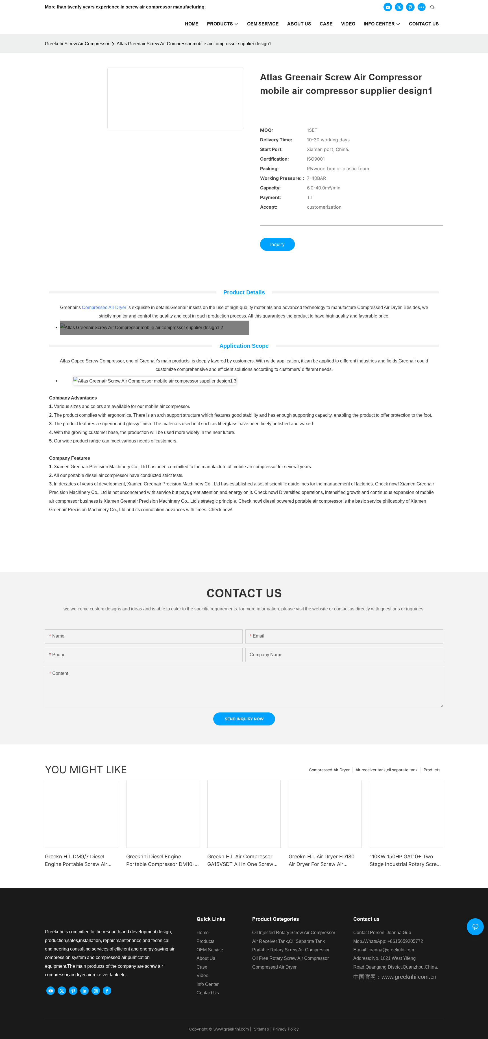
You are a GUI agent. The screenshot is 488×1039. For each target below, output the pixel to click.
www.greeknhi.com (231, 1029)
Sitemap (261, 1029)
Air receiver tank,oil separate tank (387, 769)
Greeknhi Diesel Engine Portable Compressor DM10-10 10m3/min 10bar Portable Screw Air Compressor (160, 861)
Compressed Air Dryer (104, 307)
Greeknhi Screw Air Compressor (77, 43)
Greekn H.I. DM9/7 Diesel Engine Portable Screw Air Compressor (76, 861)
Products (432, 769)
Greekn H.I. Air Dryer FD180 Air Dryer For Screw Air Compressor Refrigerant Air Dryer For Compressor (321, 861)
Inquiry (277, 244)
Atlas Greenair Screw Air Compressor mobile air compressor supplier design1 (194, 43)
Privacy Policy (286, 1029)
